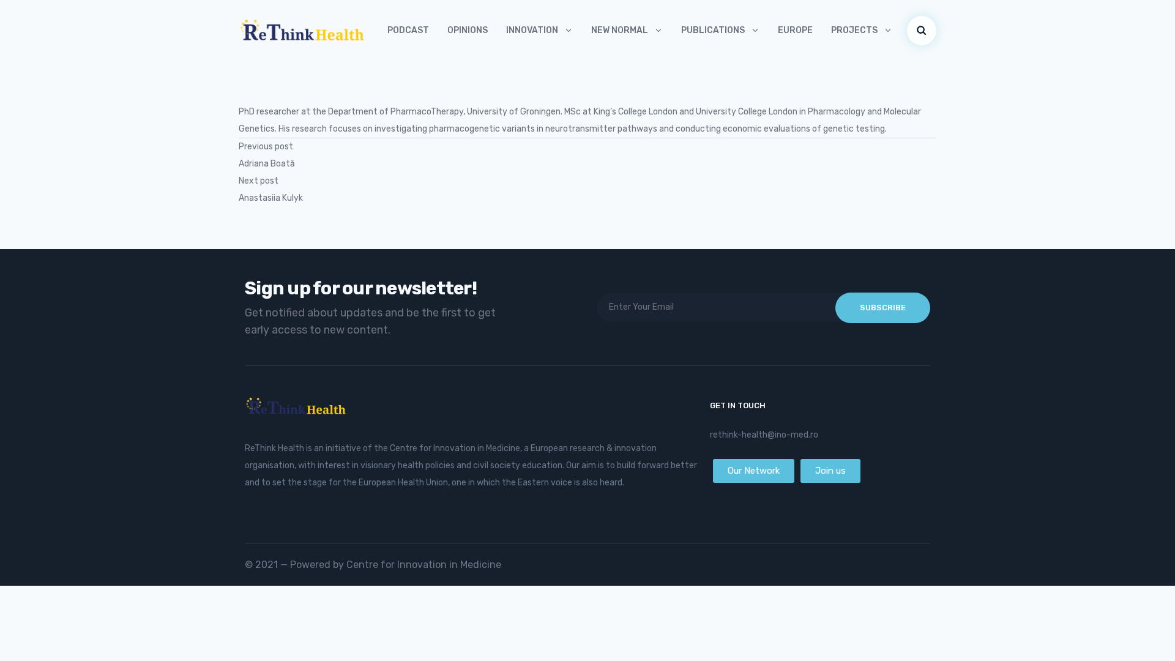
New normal (619, 30)
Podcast (408, 30)
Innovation (532, 30)
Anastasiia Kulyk (271, 198)
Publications (713, 30)
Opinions (467, 30)
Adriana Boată (267, 164)
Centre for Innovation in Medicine (423, 564)
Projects (854, 30)
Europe (795, 30)
